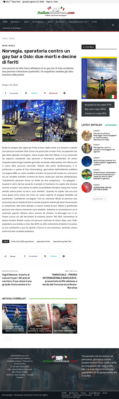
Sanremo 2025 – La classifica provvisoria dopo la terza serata (14, 329)
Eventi (97, 131)
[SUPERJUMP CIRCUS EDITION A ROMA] (87, 187)
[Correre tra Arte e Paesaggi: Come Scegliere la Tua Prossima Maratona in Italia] (87, 135)
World (11, 46)
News (12, 38)
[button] (113, 25)
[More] (64, 93)
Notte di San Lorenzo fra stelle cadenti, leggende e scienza (105, 163)
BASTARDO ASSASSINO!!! (65, 331)
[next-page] (9, 339)
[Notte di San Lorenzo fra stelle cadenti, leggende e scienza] (87, 161)
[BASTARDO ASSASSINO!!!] (65, 318)
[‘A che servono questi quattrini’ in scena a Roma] (39, 318)
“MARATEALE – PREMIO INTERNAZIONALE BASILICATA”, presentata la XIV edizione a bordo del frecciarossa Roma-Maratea (60, 281)
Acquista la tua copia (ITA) (98, 104)
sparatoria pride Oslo (62, 241)
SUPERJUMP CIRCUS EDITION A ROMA (102, 189)
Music (14, 324)
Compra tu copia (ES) (95, 113)
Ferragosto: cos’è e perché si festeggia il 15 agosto (104, 150)
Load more (98, 198)
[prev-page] (4, 339)
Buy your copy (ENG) (95, 109)
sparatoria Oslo (43, 241)
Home (5, 38)
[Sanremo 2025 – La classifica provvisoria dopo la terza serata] (14, 318)
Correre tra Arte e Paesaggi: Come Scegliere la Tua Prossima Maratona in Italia (105, 137)
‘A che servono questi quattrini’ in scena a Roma (39, 330)
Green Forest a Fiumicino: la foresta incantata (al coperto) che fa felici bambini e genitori (105, 176)
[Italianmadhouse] (56, 11)
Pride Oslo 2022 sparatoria (22, 241)
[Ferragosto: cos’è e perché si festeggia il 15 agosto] (87, 148)
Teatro (39, 326)
